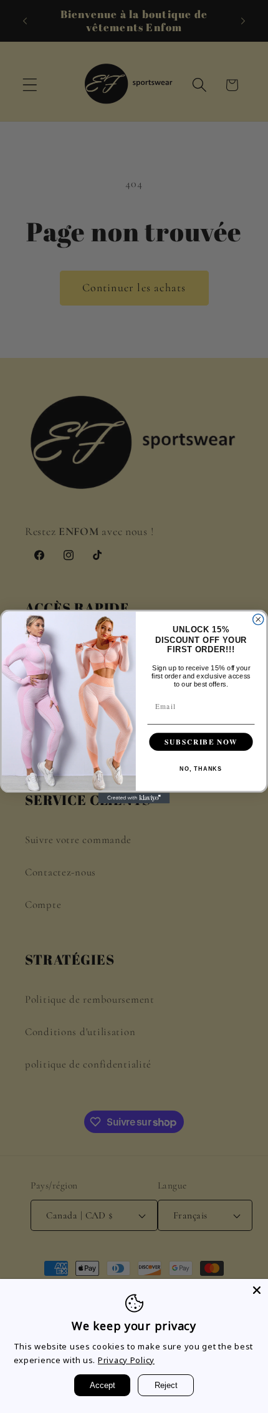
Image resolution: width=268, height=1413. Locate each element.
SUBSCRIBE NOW (201, 741)
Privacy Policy (126, 1360)
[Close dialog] (258, 619)
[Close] (257, 1290)
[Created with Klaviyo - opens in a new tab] (134, 798)
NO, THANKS (200, 769)
